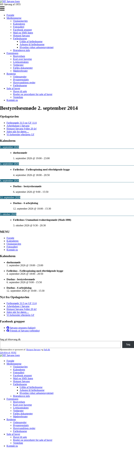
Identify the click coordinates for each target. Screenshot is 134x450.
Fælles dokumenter (23, 67)
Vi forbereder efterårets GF (20, 134)
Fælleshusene (20, 38)
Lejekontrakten (21, 62)
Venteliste (18, 97)
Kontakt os (12, 100)
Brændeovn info (21, 50)
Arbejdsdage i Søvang (18, 125)
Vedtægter (18, 65)
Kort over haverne (22, 59)
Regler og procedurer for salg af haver (32, 94)
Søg (128, 344)
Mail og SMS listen (23, 32)
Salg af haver (13, 88)
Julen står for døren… (18, 131)
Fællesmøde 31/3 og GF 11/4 (22, 122)
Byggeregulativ (21, 79)
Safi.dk (47, 349)
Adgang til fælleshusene (32, 44)
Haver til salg (20, 91)
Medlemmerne (14, 18)
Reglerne (11, 73)
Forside (10, 15)
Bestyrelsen (19, 56)
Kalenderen (19, 23)
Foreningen (12, 53)
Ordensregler (19, 76)
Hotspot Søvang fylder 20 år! (22, 128)
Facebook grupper (22, 29)
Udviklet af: (5, 352)
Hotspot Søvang (21, 35)
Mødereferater (20, 70)
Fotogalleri (18, 26)
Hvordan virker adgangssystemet (36, 47)
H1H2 (13, 352)
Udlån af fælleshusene (31, 41)
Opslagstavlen (20, 21)
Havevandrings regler (24, 82)
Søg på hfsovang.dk (10, 339)
